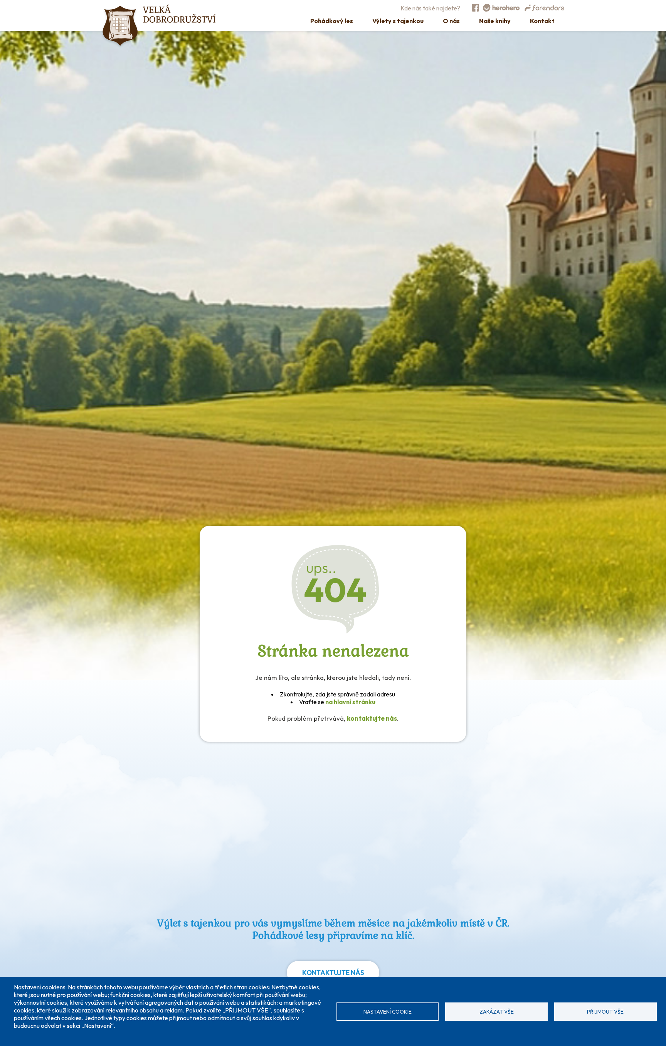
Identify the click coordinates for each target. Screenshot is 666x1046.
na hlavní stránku (350, 702)
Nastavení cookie (387, 1011)
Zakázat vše (496, 1011)
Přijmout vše (605, 1011)
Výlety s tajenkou (398, 21)
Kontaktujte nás (333, 973)
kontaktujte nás (372, 718)
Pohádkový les (331, 21)
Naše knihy (495, 21)
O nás (451, 21)
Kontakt (542, 21)
